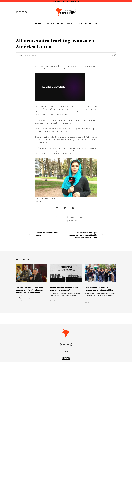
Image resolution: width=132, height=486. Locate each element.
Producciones (52, 217)
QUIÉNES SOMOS (38, 23)
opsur (20, 55)
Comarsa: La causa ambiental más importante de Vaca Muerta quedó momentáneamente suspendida (30, 290)
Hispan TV (38, 201)
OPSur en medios (40, 217)
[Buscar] (114, 11)
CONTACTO (79, 23)
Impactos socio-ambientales (76, 217)
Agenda (96, 23)
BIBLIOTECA (68, 23)
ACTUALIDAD (49, 23)
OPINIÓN (59, 23)
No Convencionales (74, 220)
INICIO (66, 351)
